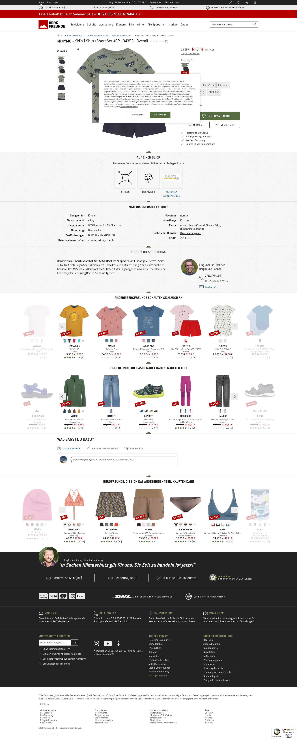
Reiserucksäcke (157, 712)
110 (222, 85)
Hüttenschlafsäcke (159, 710)
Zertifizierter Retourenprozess (209, 596)
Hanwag (208, 717)
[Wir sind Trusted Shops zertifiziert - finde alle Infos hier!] (213, 578)
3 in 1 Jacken (101, 710)
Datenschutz (161, 664)
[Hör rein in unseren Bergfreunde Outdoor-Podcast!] (121, 644)
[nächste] (234, 326)
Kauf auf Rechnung (195, 140)
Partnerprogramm (212, 660)
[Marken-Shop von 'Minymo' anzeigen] (62, 51)
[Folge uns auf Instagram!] (99, 644)
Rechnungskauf (107, 7)
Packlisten (45, 717)
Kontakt (152, 652)
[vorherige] (62, 326)
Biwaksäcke (155, 720)
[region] (149, 98)
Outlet (184, 24)
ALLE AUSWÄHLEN (160, 115)
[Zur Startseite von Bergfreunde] (53, 24)
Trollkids (208, 722)
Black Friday (46, 722)
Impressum (209, 664)
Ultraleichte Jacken (104, 720)
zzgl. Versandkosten (190, 53)
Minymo (64, 41)
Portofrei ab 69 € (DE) (55, 7)
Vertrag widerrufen (158, 675)
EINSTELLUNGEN (137, 115)
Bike (131, 24)
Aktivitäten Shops (48, 710)
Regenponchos (102, 715)
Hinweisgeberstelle (213, 668)
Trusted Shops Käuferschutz (200, 144)
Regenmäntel (101, 712)
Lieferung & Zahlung (159, 640)
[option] (125, 182)
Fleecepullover (101, 722)
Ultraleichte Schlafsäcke (161, 715)
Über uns (208, 640)
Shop (41, 2)
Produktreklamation (158, 660)
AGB (150, 664)
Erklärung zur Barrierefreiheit (218, 672)
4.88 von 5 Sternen (227, 7)
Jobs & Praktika (211, 644)
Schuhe (91, 24)
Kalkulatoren (46, 712)
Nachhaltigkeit (211, 676)
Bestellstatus (155, 644)
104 (207, 85)
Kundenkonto (210, 648)
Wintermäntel (101, 717)
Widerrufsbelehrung (158, 671)
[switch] (289, 736)
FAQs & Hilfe (154, 648)
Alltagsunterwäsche (121, 35)
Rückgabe (153, 656)
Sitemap (77, 727)
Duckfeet (209, 712)
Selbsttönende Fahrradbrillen (163, 722)
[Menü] (294, 728)
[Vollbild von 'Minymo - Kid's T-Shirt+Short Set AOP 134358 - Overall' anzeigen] (78, 49)
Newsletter (209, 652)
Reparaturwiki (223, 680)
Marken (173, 24)
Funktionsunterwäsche (97, 35)
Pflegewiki (209, 680)
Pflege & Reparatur (49, 720)
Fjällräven (209, 720)
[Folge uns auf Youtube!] (110, 644)
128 (212, 92)
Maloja (208, 715)
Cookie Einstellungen (159, 667)
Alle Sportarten (156, 24)
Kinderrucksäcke (158, 717)
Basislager (52, 2)
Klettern (121, 24)
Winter (141, 24)
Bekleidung (77, 24)
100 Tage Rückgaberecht (166, 7)
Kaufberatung (46, 715)
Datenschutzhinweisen (129, 107)
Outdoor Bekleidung (73, 35)
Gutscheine (209, 656)
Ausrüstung (106, 24)
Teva (207, 710)
